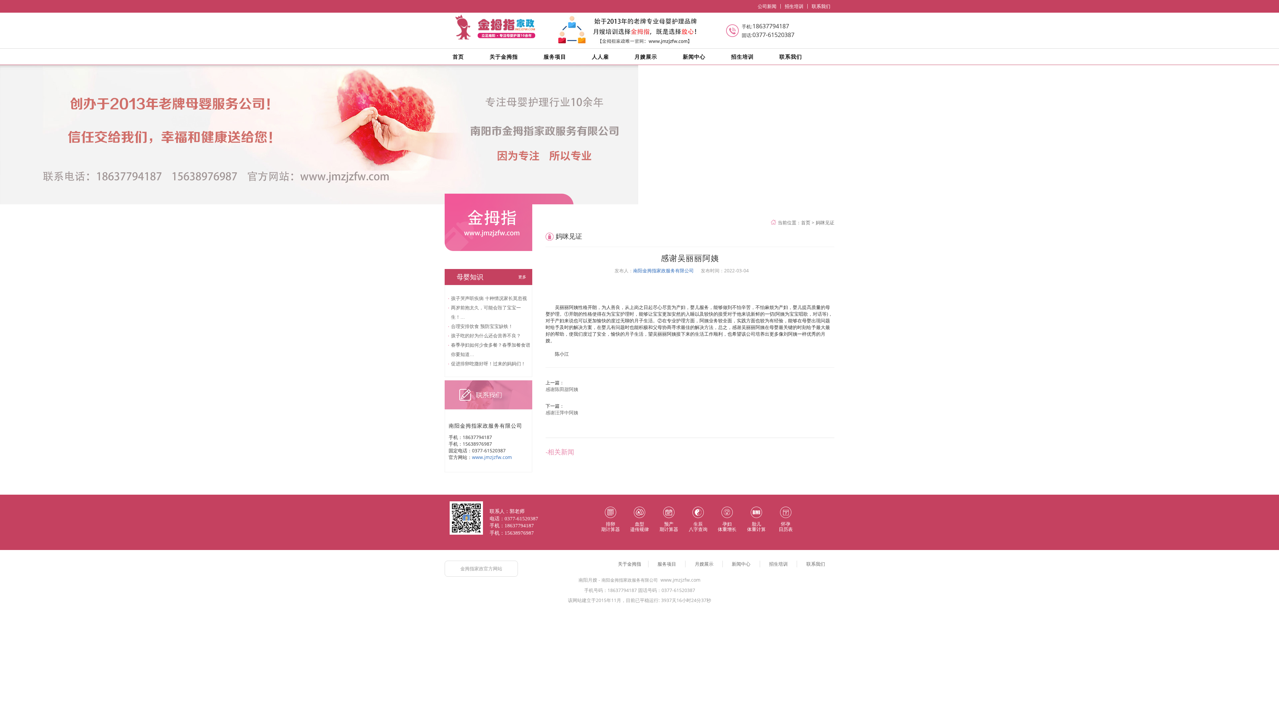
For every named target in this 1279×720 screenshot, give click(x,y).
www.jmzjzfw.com (492, 457)
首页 (458, 56)
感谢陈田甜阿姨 (562, 389)
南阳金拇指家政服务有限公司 (663, 270)
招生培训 (794, 6)
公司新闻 (767, 6)
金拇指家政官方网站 (481, 568)
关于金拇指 (504, 56)
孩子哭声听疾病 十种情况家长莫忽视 (489, 298)
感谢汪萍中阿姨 (562, 412)
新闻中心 (694, 56)
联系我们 (821, 6)
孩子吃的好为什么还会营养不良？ (486, 335)
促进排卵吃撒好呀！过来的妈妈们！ (488, 363)
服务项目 (555, 56)
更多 (522, 277)
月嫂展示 (646, 56)
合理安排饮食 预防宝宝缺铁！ (482, 326)
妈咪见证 (825, 222)
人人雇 (600, 56)
